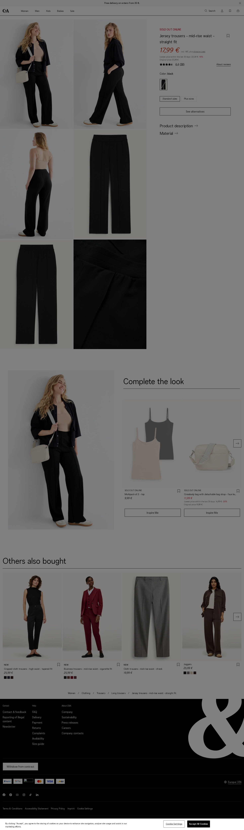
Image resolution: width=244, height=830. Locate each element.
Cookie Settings (174, 824)
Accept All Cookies (198, 824)
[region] (122, 824)
